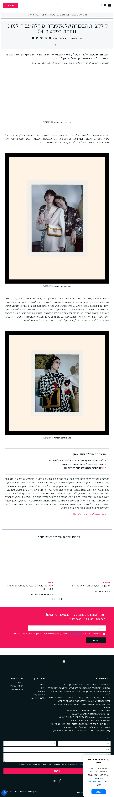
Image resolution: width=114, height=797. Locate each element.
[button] (109, 5)
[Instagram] (54, 781)
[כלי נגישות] (4, 793)
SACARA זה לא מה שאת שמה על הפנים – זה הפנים (90, 720)
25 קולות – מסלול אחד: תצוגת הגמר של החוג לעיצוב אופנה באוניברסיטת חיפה (79, 688)
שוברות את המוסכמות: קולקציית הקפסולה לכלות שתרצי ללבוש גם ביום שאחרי (79, 697)
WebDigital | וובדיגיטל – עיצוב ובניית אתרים (20, 791)
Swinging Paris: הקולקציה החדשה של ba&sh (91, 713)
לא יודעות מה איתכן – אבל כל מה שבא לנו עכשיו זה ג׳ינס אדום (76, 460)
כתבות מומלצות (38, 694)
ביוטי (43, 688)
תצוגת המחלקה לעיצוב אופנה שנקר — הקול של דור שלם (88, 710)
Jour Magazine (83, 792)
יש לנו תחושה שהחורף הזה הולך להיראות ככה (84, 467)
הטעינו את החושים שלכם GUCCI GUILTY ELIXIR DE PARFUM (85, 717)
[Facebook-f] (59, 781)
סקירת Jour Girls (37, 698)
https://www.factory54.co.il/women (90, 514)
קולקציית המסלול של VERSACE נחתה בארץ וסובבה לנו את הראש (84, 700)
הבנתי (98, 792)
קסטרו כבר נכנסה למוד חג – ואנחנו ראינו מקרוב (83, 464)
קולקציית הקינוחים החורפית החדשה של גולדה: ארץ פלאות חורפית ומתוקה (81, 730)
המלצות (106, 582)
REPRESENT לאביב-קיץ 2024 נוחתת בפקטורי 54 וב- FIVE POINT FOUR (80, 723)
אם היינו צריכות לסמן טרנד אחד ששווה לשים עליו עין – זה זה (87, 684)
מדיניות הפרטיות (75, 633)
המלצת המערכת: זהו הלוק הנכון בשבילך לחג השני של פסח (87, 727)
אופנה (50, 582)
